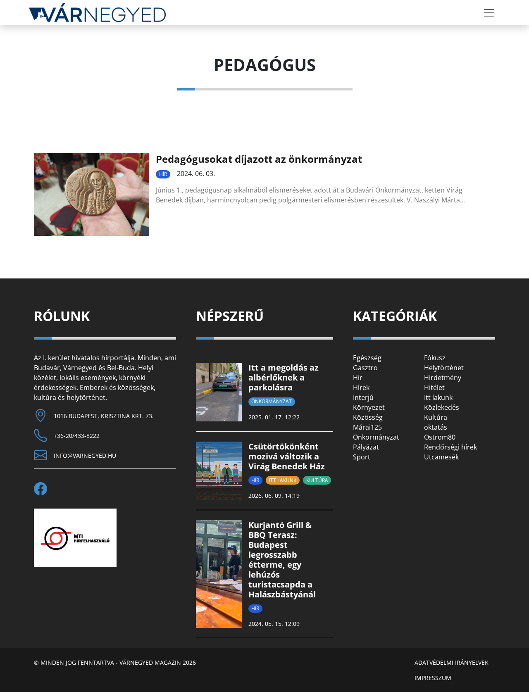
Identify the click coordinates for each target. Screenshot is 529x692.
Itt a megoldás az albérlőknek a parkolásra (283, 377)
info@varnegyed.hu (85, 455)
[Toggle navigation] (489, 13)
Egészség (367, 357)
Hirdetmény (442, 377)
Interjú (363, 397)
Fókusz (435, 357)
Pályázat (366, 447)
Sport (361, 456)
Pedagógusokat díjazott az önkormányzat (259, 159)
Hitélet (434, 387)
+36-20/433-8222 (77, 436)
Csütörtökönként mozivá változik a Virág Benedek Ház (286, 456)
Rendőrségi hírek (450, 447)
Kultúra (317, 480)
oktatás (435, 427)
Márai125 (367, 427)
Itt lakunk (282, 480)
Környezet (369, 407)
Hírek (361, 387)
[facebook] (44, 489)
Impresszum (433, 678)
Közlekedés (441, 407)
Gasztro (365, 367)
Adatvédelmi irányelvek (451, 662)
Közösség (368, 417)
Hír (163, 174)
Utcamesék (441, 456)
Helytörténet (444, 367)
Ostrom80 (439, 437)
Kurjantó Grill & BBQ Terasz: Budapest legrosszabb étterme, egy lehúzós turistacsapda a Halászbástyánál (282, 559)
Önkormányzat (271, 401)
